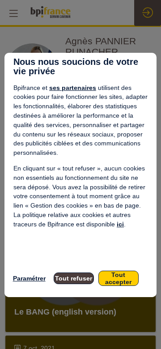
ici (120, 224)
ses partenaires (72, 87)
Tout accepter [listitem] (118, 278)
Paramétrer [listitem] (29, 278)
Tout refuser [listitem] (73, 278)
